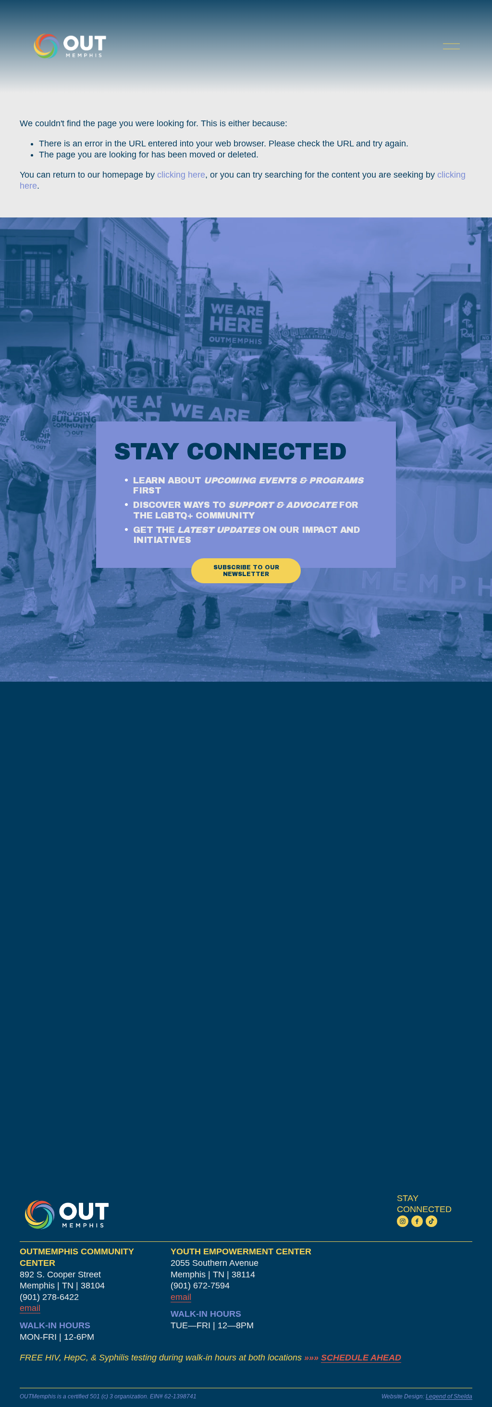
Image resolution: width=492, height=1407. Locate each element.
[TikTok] (431, 1221)
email (181, 1297)
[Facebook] (417, 1221)
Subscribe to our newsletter (246, 570)
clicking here (181, 175)
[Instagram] (402, 1221)
